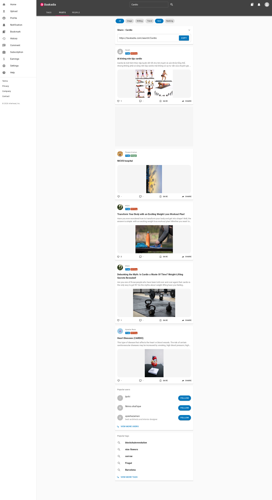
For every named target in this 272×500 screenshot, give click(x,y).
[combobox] (152, 4)
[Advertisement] (154, 126)
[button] (18, 4)
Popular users (123, 389)
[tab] (49, 12)
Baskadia (50, 4)
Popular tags (123, 436)
